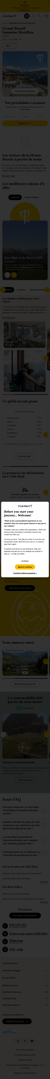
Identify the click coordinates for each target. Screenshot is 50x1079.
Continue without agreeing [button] (25, 573)
